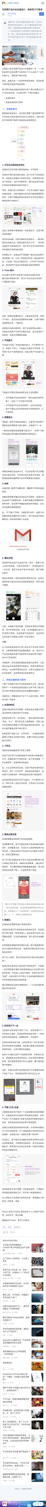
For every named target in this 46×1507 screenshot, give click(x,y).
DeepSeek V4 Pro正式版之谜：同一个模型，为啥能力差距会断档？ (16, 1377)
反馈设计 (17, 1227)
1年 (4, 1227)
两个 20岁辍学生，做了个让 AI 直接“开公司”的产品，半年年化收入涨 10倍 (16, 1424)
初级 (9, 1227)
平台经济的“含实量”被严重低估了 (16, 1452)
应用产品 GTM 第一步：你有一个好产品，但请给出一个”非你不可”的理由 (16, 1272)
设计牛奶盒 (12, 14)
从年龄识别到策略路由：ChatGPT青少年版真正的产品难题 (16, 1247)
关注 (41, 14)
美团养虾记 (7, 1363)
